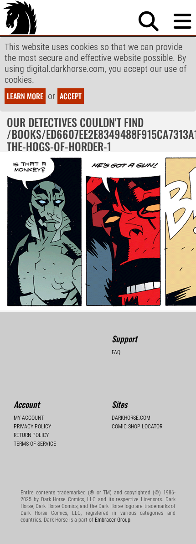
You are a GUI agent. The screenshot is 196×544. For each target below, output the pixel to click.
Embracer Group (112, 520)
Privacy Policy (32, 426)
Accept (71, 96)
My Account (29, 418)
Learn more (25, 96)
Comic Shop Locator (137, 426)
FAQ (116, 352)
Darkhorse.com (131, 418)
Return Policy (31, 435)
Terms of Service (35, 444)
